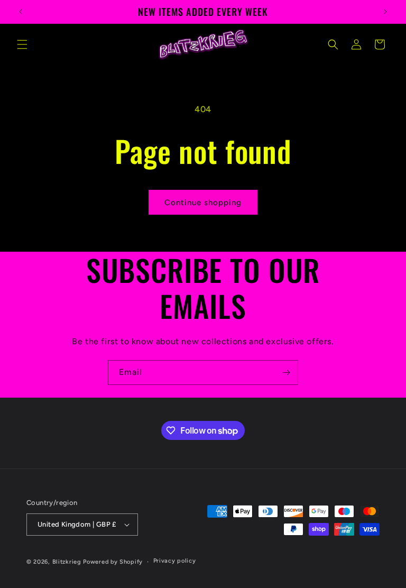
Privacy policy (174, 560)
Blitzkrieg (66, 561)
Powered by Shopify (113, 561)
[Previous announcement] (20, 11)
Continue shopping (203, 202)
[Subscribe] (286, 372)
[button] (22, 44)
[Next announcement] (385, 11)
